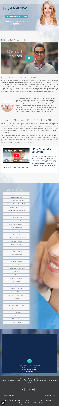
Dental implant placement (10, 135)
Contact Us (47, 1)
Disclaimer (33, 402)
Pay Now (53, 1)
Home (4, 1)
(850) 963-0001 (29, 371)
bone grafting (20, 139)
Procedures (22, 1)
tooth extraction (19, 130)
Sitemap (40, 402)
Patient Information (12, 1)
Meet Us (28, 1)
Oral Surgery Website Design (25, 404)
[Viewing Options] (3, 403)
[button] (29, 58)
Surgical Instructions (37, 1)
